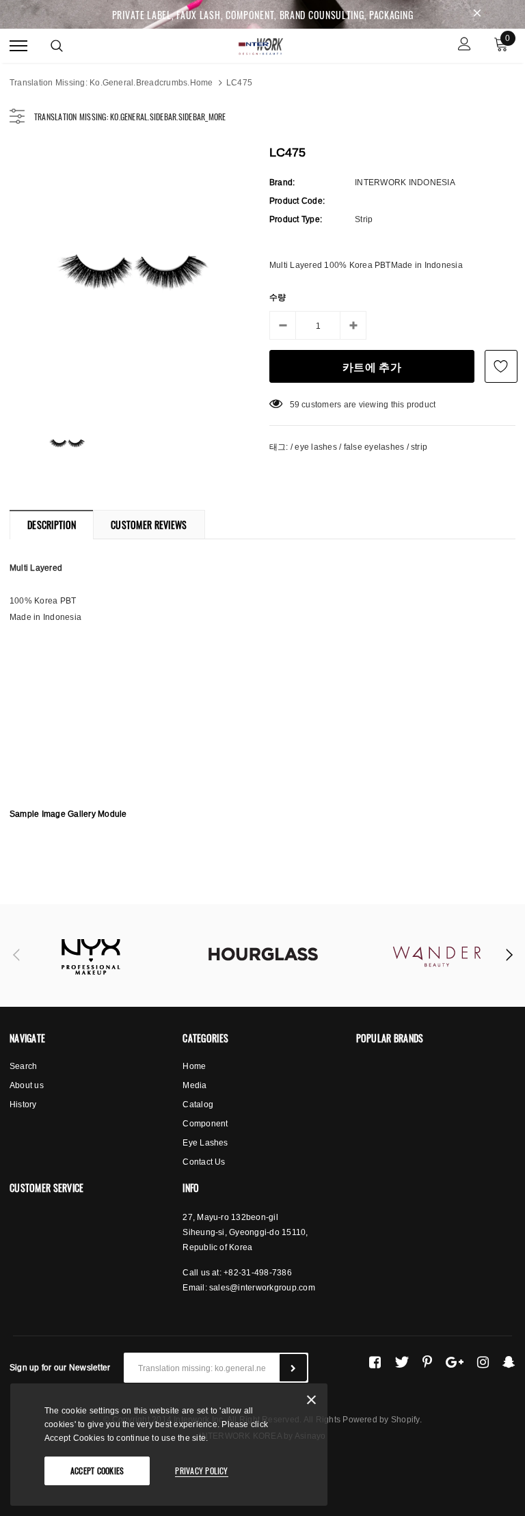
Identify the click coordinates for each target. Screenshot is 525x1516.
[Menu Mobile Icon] (18, 45)
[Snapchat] (508, 1362)
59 (294, 404)
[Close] (311, 1402)
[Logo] (261, 44)
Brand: (282, 182)
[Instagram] (483, 1362)
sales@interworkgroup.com (262, 1287)
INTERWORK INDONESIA (405, 182)
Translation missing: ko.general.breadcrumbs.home (111, 82)
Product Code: (297, 200)
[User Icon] (464, 45)
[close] (477, 14)
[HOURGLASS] (263, 955)
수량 (277, 297)
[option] (133, 270)
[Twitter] (401, 1362)
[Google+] (454, 1362)
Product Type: (295, 219)
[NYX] (90, 955)
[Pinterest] (427, 1362)
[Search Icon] (57, 46)
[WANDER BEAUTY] (437, 955)
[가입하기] (293, 1367)
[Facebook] (375, 1362)
